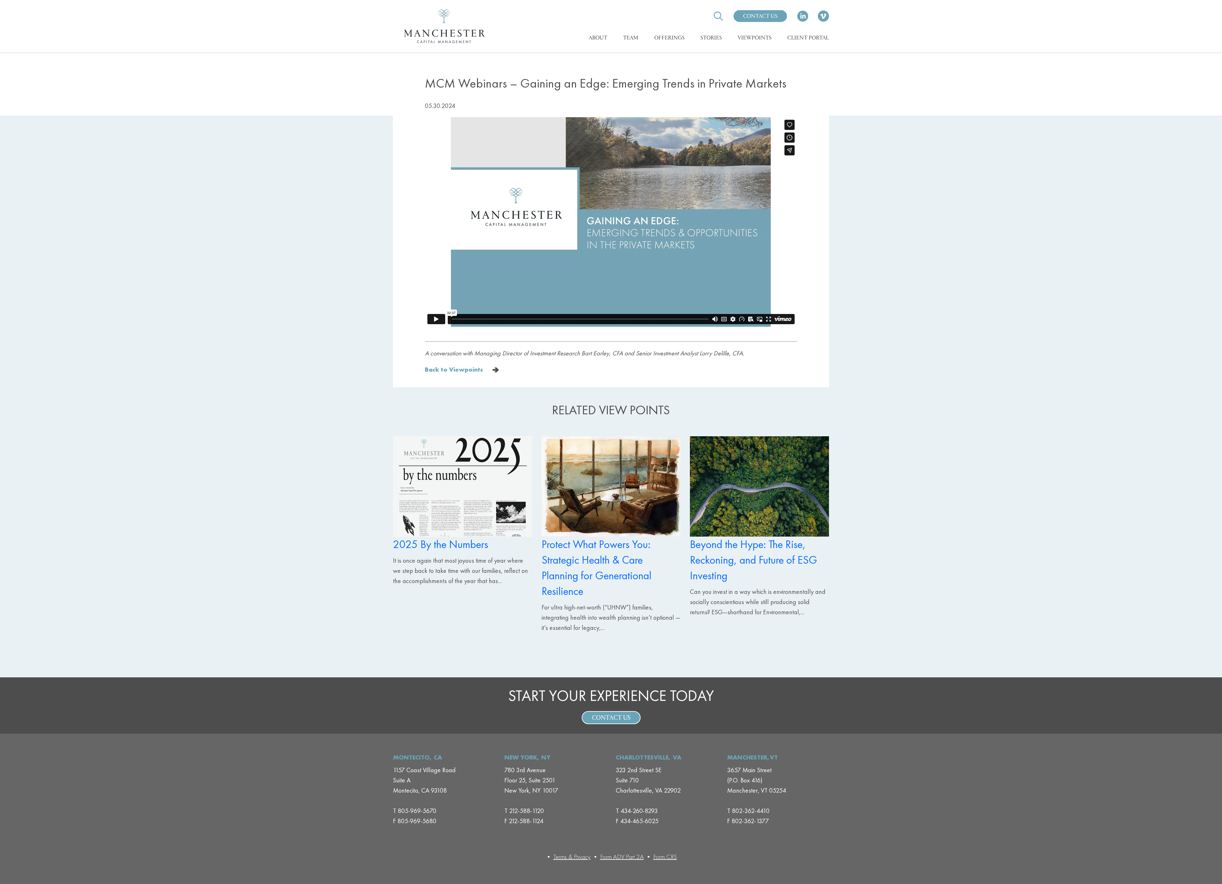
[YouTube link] (823, 16)
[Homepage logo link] (444, 26)
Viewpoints (754, 38)
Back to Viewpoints (454, 369)
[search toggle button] (718, 16)
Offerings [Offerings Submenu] (669, 38)
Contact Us (760, 16)
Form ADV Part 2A (622, 856)
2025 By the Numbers (440, 544)
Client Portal (808, 38)
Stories (711, 38)
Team (630, 38)
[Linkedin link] (802, 16)
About (598, 38)
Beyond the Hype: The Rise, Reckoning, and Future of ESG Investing (753, 560)
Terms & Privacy (572, 856)
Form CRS (665, 856)
